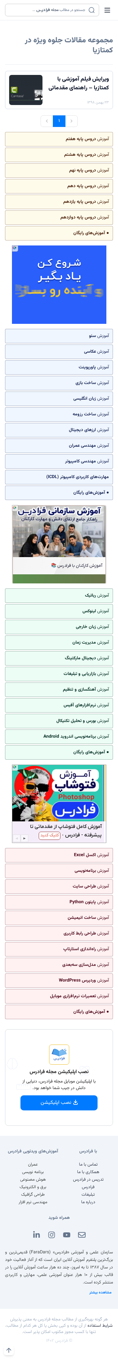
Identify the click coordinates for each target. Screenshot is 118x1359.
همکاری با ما (88, 1172)
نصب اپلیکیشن (56, 1103)
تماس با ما (88, 1164)
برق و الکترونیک (33, 1187)
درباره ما (88, 1202)
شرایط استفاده (100, 1325)
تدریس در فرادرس (88, 1179)
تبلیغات (88, 1194)
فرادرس (88, 1187)
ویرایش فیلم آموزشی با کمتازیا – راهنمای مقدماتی (78, 83)
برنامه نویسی (33, 1172)
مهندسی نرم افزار (33, 1202)
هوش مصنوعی (33, 1179)
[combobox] (48, 10)
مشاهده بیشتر (100, 1292)
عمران (33, 1164)
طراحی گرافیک (33, 1194)
